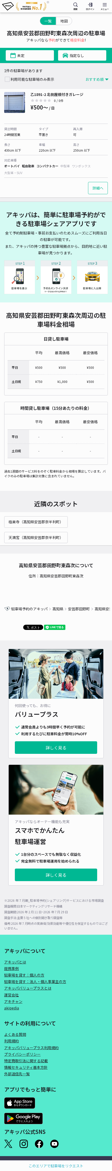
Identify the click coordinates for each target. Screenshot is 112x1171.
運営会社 (11, 994)
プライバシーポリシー (22, 1054)
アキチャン (13, 1001)
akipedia (11, 1008)
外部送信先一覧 (17, 1073)
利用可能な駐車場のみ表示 (32, 79)
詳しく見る (56, 747)
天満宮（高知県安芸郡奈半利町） (36, 537)
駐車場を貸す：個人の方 (24, 975)
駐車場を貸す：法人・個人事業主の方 (35, 981)
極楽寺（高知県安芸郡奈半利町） (36, 521)
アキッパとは (15, 962)
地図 (64, 21)
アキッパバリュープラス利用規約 (31, 1047)
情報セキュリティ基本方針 (26, 1067)
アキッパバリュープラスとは (27, 988)
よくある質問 (15, 1034)
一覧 (48, 21)
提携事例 (11, 968)
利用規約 (11, 1040)
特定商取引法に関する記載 (26, 1060)
